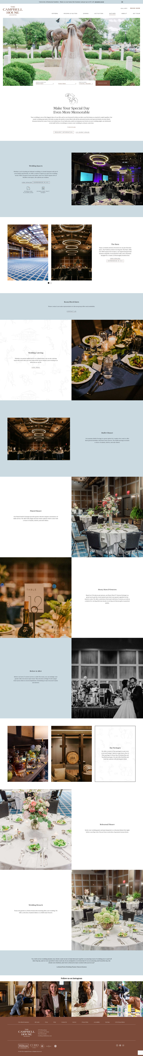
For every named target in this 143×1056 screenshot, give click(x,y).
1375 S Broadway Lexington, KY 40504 (43, 1031)
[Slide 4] (107, 201)
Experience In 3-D (41, 182)
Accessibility (97, 1022)
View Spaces (27, 182)
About (124, 13)
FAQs (54, 1022)
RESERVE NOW (99, 2)
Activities (98, 13)
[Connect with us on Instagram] (120, 1045)
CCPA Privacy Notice (120, 1022)
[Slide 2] (102, 201)
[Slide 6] (111, 201)
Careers (74, 1022)
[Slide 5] (109, 201)
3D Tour (136, 13)
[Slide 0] (98, 201)
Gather (112, 13)
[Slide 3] (105, 201)
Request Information (64, 132)
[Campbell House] (28, 1033)
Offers (55, 13)
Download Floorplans (28, 192)
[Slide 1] (100, 201)
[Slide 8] (116, 201)
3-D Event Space (82, 132)
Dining (86, 13)
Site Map (107, 1022)
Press (46, 1022)
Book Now (135, 8)
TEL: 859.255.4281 (42, 1034)
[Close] (122, 2)
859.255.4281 (72, 127)
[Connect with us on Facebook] (117, 1045)
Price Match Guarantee (23, 1022)
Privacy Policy (85, 1022)
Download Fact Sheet (43, 192)
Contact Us (71, 311)
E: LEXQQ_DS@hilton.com (45, 1036)
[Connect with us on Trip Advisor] (123, 1045)
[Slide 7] (114, 201)
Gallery (124, 8)
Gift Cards (37, 1022)
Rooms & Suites (70, 13)
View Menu (36, 367)
